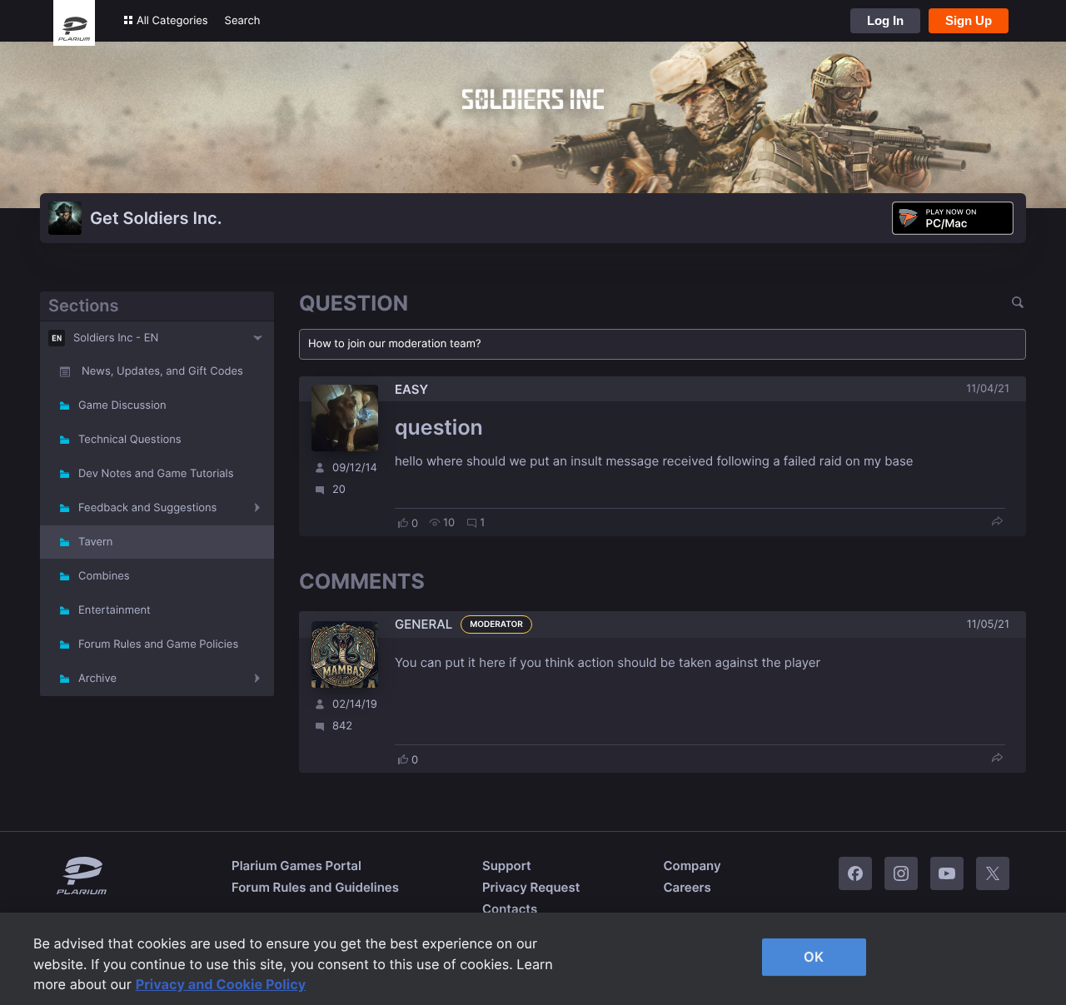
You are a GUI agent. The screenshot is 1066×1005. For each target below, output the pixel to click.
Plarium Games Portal (296, 865)
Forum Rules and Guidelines (315, 887)
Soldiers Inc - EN (115, 338)
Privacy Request (531, 887)
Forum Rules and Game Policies (158, 644)
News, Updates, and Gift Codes (162, 371)
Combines (104, 576)
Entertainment (114, 610)
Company (691, 865)
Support (506, 865)
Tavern (95, 542)
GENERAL (423, 624)
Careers (686, 887)
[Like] (403, 523)
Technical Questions (130, 439)
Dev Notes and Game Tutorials (155, 473)
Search (243, 20)
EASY (411, 389)
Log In (885, 20)
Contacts (509, 909)
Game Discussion (122, 405)
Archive (97, 678)
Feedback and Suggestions (147, 508)
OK (814, 956)
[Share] (997, 522)
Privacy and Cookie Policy (221, 984)
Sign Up (968, 20)
